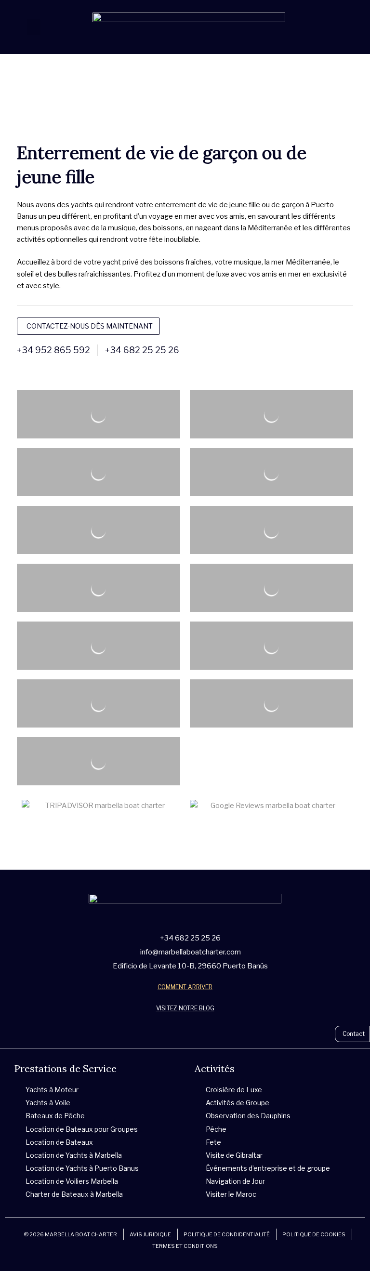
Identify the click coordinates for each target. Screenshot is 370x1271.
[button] (33, 27)
